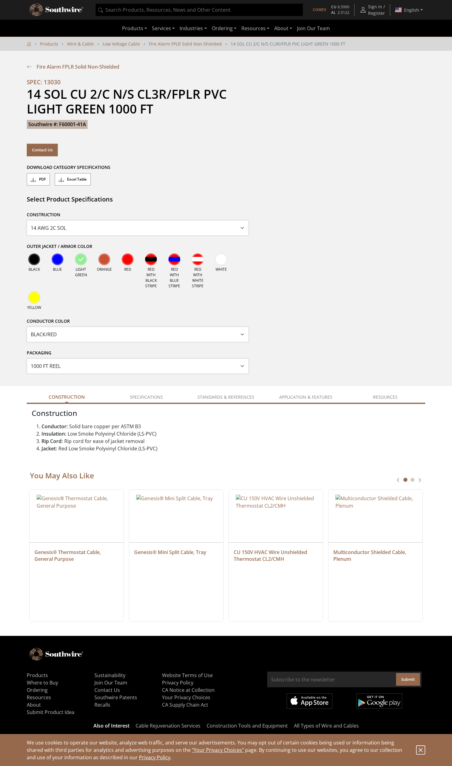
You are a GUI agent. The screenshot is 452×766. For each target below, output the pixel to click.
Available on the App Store (309, 701)
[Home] (29, 44)
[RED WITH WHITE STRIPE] (197, 259)
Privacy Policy (154, 757)
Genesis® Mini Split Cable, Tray (170, 552)
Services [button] (161, 28)
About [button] (281, 28)
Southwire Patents (115, 697)
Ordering (37, 690)
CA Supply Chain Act (185, 704)
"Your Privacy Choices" (218, 750)
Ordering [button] (222, 28)
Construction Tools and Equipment (247, 725)
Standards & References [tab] (225, 397)
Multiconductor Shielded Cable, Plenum (370, 555)
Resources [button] (253, 28)
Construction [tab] (67, 397)
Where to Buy (42, 682)
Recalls (102, 704)
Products (49, 44)
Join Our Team (313, 28)
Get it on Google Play (379, 701)
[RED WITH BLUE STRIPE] (174, 259)
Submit (408, 679)
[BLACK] (34, 259)
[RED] (127, 259)
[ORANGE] (104, 259)
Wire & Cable (80, 44)
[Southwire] (57, 9)
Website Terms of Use (187, 675)
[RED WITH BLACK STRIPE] (151, 259)
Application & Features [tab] (305, 397)
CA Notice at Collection (188, 690)
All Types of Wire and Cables (326, 725)
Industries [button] (191, 28)
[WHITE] (221, 259)
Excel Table (76, 179)
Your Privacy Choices (186, 697)
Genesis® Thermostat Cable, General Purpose (68, 555)
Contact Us (42, 150)
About (34, 704)
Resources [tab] (385, 397)
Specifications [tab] (146, 397)
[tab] (405, 480)
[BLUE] (57, 259)
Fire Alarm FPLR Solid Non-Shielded (185, 44)
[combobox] (199, 10)
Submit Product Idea (50, 712)
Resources (39, 697)
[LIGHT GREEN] (80, 259)
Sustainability (109, 675)
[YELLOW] (34, 297)
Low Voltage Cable (121, 44)
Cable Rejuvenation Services (168, 725)
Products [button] (132, 28)
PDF (42, 179)
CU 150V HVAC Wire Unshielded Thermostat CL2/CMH (271, 555)
